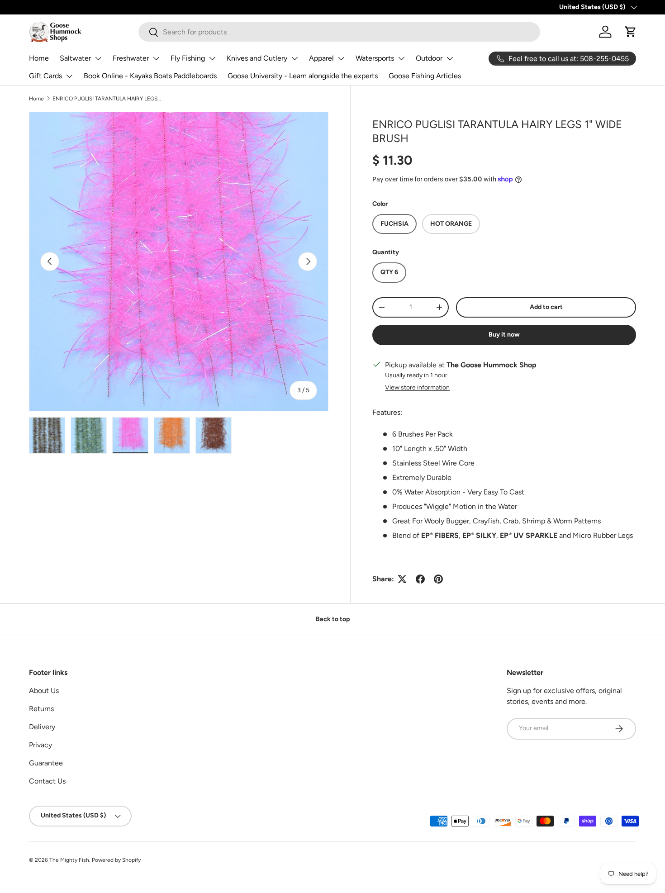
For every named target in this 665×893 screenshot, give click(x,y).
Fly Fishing (188, 58)
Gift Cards (45, 75)
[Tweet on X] (402, 579)
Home (39, 58)
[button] (631, 32)
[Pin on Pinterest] (438, 579)
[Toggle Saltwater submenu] (98, 58)
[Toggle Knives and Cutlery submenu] (294, 58)
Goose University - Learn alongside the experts (303, 75)
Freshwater (131, 58)
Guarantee (46, 763)
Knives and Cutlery (257, 58)
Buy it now (504, 334)
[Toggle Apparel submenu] (341, 58)
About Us (44, 690)
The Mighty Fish (69, 860)
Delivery (42, 726)
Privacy (40, 745)
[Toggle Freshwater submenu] (156, 58)
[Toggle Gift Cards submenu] (69, 76)
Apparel (321, 58)
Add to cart (546, 307)
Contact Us (47, 781)
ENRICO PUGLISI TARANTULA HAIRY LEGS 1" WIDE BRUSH (106, 98)
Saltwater (75, 58)
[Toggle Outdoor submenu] (449, 58)
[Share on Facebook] (420, 579)
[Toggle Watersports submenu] (401, 58)
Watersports (375, 58)
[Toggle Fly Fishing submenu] (212, 58)
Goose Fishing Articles (425, 75)
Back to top (333, 619)
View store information (417, 387)
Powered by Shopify (116, 860)
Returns (41, 708)
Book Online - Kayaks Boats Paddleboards (150, 75)
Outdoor (429, 58)
